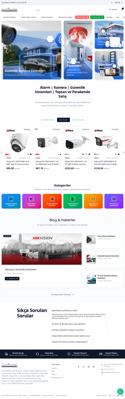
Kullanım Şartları (48, 395)
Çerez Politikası (61, 395)
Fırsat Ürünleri (96, 17)
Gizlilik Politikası (35, 395)
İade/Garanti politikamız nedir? (64, 310)
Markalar (109, 17)
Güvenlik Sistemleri (9, 17)
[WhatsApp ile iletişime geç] (120, 391)
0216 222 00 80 (21, 2)
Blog (117, 17)
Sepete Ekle (20, 174)
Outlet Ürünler (81, 17)
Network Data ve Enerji (28, 17)
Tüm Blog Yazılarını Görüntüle (61, 294)
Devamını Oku (13, 279)
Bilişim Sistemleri (47, 17)
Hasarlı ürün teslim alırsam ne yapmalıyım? (70, 342)
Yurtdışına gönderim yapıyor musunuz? (68, 330)
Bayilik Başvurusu (57, 377)
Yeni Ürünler (63, 120)
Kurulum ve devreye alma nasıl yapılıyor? (68, 324)
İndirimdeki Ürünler (47, 120)
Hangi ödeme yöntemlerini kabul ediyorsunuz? (71, 336)
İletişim (54, 374)
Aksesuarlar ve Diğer (65, 17)
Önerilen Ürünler (78, 120)
